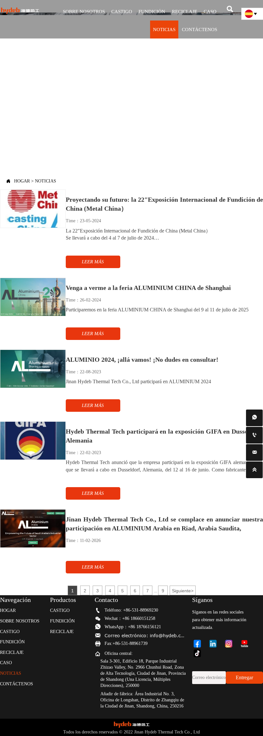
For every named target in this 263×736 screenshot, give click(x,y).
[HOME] (20, 10)
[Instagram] (231, 643)
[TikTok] (200, 653)
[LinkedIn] (216, 643)
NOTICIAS (45, 181)
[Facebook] (200, 643)
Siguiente (182, 590)
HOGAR (22, 181)
